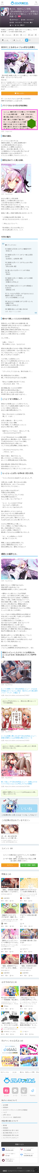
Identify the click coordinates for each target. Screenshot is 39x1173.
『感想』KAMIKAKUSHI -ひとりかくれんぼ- (28, 967)
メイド (24, 35)
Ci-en (10, 1154)
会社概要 (5, 1105)
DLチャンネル (19, 3)
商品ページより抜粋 (15, 311)
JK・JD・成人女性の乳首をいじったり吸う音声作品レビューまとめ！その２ (9, 839)
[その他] (29, 40)
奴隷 (32, 35)
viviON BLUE (29, 1154)
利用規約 (5, 1107)
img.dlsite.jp (8, 194)
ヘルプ (5, 1112)
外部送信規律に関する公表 (10, 1135)
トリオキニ (10, 1160)
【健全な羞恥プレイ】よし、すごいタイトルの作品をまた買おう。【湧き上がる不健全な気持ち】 (9, 1026)
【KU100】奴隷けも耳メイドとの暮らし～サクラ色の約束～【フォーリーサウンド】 (19, 76)
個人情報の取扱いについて (10, 1133)
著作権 (5, 1125)
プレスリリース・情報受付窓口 (12, 1117)
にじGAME (29, 1149)
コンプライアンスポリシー (10, 1137)
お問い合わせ (7, 1115)
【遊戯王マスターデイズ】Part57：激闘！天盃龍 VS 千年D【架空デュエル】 (9, 918)
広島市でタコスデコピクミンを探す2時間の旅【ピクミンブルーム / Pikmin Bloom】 (29, 892)
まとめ (14, 1072)
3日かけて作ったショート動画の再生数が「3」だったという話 (29, 1025)
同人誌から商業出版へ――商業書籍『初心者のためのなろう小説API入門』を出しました (9, 1000)
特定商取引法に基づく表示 (10, 1130)
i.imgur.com (8, 131)
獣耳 (17, 35)
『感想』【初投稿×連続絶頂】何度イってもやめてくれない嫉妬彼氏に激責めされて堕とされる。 (10, 892)
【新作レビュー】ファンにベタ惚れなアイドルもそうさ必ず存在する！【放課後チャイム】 (9, 943)
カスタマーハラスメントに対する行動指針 (15, 1110)
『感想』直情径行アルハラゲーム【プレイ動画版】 (9, 968)
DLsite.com (10, 1149)
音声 (23, 25)
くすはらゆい (8, 35)
